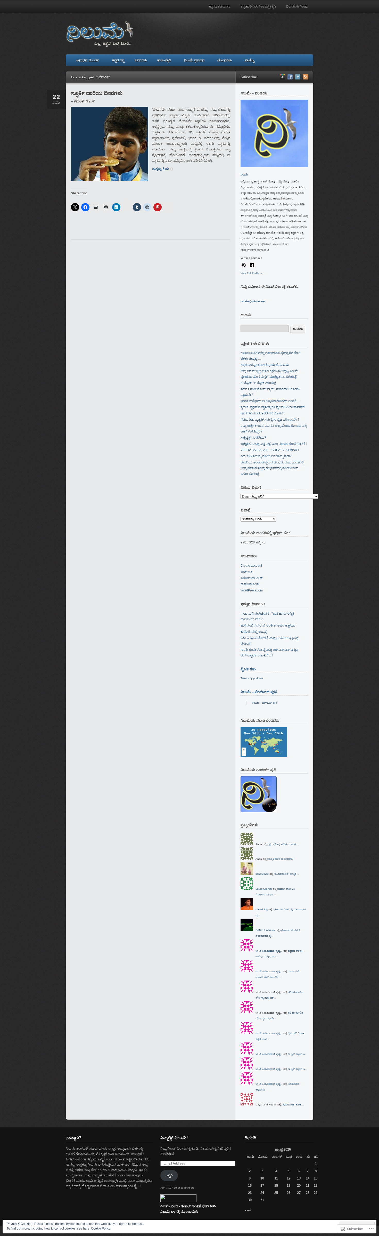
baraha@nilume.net (253, 301)
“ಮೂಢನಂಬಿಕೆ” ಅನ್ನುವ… (286, 873)
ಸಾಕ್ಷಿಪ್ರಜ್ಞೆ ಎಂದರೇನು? (253, 437)
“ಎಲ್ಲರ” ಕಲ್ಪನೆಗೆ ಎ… (298, 1054)
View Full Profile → (252, 273)
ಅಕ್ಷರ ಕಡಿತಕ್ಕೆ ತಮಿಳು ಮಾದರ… (282, 844)
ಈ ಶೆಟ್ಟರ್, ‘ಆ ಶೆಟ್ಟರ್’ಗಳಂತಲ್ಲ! (258, 383)
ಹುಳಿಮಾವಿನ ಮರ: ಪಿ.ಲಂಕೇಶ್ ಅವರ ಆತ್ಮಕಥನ (268, 625)
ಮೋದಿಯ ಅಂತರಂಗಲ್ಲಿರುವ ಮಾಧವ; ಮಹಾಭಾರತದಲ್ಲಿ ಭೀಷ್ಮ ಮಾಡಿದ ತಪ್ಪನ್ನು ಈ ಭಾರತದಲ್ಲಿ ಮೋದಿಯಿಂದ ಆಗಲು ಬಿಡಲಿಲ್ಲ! (272, 468)
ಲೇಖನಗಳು (224, 60)
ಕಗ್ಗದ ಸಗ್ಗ (118, 60)
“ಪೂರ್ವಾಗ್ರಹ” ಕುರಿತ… (293, 1104)
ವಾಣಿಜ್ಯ (249, 60)
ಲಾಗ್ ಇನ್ (246, 572)
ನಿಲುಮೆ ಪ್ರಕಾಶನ (194, 60)
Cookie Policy (100, 1228)
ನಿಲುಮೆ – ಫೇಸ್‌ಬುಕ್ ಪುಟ (259, 692)
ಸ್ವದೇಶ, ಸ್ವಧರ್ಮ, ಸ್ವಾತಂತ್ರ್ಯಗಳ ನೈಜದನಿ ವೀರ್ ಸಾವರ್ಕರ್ (273, 407)
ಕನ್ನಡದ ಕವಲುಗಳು (219, 6)
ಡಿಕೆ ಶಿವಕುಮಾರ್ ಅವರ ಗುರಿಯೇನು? (262, 413)
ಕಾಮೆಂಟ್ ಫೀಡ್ (250, 584)
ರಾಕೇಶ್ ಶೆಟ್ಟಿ (262, 909)
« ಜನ (248, 1210)
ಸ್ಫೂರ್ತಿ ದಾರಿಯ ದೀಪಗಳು (96, 93)
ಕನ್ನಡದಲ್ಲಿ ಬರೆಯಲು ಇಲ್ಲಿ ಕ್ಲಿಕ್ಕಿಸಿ (258, 6)
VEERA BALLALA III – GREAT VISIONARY (270, 450)
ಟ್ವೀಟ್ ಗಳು (248, 669)
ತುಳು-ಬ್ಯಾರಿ (164, 60)
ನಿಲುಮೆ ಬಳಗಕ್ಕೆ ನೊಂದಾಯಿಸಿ (179, 1212)
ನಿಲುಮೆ (244, 174)
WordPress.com (252, 590)
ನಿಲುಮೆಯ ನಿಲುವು (297, 6)
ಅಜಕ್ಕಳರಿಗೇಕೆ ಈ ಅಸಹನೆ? (280, 858)
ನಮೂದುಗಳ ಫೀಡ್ (252, 578)
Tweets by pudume (252, 678)
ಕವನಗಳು (141, 60)
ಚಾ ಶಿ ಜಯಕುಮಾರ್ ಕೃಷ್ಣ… (269, 950)
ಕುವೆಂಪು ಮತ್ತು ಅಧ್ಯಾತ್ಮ (254, 631)
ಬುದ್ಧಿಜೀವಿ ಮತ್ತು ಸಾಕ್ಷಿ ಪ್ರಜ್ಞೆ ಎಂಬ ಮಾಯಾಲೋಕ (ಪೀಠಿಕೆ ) (274, 444)
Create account (251, 565)
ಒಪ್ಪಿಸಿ (169, 1175)
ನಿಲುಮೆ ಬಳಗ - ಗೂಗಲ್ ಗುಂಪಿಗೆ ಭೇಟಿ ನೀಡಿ (188, 1206)
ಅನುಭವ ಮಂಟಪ (87, 60)
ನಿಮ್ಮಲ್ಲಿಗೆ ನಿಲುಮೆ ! (174, 1138)
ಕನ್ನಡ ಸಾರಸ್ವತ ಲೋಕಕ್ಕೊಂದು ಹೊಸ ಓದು (265, 365)
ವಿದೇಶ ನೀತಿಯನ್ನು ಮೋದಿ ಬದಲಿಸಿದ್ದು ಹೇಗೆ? (266, 456)
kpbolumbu (262, 873)
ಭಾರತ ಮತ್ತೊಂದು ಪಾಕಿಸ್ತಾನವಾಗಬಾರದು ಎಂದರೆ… (270, 401)
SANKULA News (265, 930)
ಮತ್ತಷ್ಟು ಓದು (160, 169)
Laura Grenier (264, 888)
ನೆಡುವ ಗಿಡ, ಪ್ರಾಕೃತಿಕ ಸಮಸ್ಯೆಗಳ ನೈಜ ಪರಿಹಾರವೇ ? (270, 419)
